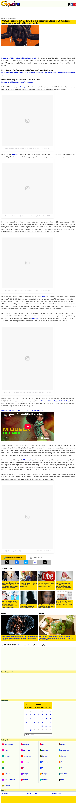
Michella (35, 318)
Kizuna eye (5, 58)
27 (42, 726)
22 (50, 722)
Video (19, 645)
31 (30, 730)
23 (26, 726)
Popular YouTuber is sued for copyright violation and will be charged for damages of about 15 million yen (46, 584)
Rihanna (15, 154)
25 (34, 726)
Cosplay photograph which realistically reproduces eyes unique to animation (46, 606)
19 (38, 722)
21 (46, 722)
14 (46, 718)
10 (30, 718)
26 (38, 726)
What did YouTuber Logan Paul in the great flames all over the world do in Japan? (64, 603)
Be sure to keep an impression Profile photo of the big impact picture (28, 606)
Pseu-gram (24, 87)
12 (38, 718)
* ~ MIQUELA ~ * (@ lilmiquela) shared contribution (18, 392)
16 (26, 722)
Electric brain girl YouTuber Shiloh (23, 58)
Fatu (44, 297)
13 (42, 718)
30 (26, 730)
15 (50, 718)
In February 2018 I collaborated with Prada (54, 401)
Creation (30, 645)
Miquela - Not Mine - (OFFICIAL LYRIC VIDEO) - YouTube (22, 410)
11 (34, 718)
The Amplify (27, 460)
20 (42, 722)
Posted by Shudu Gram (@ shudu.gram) (17, 148)
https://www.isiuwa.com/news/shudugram (17, 82)
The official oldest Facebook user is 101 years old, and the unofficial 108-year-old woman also (28, 584)
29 (50, 726)
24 (30, 726)
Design (25, 645)
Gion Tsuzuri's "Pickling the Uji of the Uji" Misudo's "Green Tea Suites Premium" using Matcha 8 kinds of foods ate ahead (56, 638)
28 (46, 726)
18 (34, 722)
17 (30, 722)
